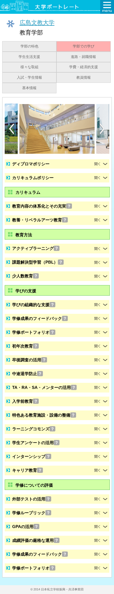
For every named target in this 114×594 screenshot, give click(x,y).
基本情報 (29, 88)
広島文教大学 (37, 22)
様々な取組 (29, 67)
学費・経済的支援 (83, 67)
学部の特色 (29, 46)
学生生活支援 (29, 57)
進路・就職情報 (83, 57)
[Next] (102, 129)
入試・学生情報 (29, 77)
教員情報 (83, 77)
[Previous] (12, 128)
